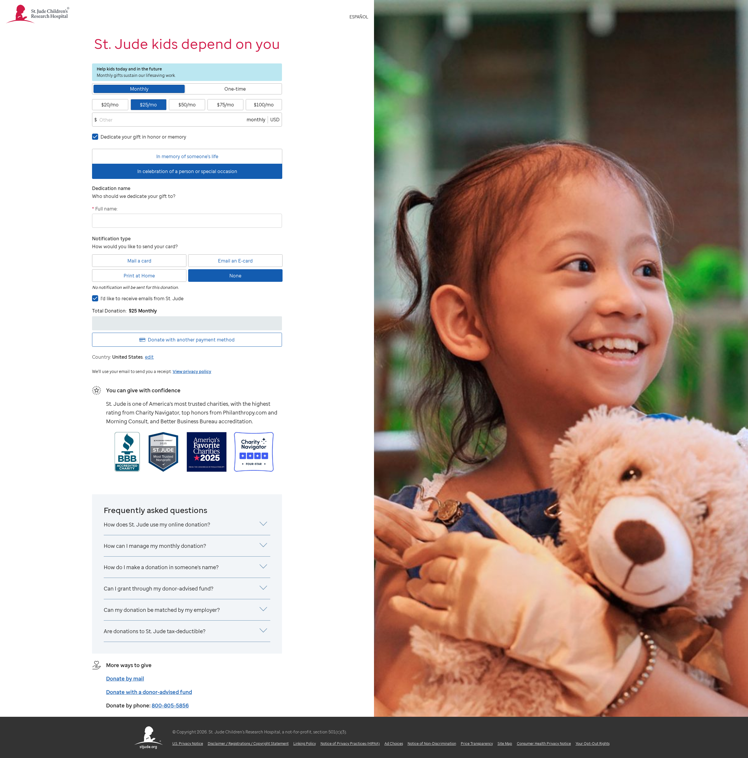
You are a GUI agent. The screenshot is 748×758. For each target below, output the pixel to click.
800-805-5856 (170, 705)
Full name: (104, 208)
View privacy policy (192, 371)
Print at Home (139, 275)
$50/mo (187, 104)
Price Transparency (477, 743)
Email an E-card (235, 261)
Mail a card (139, 261)
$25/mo (148, 104)
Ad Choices (394, 743)
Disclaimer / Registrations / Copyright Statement (248, 743)
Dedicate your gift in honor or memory (143, 137)
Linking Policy (304, 743)
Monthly (139, 89)
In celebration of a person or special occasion (187, 171)
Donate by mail (125, 678)
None (235, 275)
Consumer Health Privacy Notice (544, 743)
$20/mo (110, 104)
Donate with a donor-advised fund (149, 691)
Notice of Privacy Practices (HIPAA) (350, 743)
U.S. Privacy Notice (187, 743)
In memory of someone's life (187, 156)
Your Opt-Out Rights (593, 743)
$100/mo (264, 104)
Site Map (505, 743)
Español (358, 17)
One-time (235, 89)
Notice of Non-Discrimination (432, 743)
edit (149, 357)
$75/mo (225, 104)
